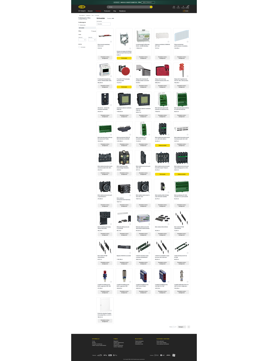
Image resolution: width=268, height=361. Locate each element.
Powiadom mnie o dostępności (105, 57)
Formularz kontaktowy (97, 344)
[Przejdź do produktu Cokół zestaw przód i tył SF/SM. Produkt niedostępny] (181, 247)
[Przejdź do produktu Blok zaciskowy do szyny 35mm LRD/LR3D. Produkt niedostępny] (105, 218)
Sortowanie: (99, 21)
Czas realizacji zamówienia (163, 344)
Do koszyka (124, 58)
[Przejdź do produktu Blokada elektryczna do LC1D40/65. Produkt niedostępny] (124, 218)
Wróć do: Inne (82, 25)
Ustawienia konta (139, 344)
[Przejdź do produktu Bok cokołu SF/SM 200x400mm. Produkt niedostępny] (105, 247)
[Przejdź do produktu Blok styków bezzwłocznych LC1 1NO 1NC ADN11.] (162, 128)
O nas (93, 341)
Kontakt (94, 342)
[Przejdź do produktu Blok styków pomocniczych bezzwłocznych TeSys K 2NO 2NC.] (162, 157)
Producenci (107, 11)
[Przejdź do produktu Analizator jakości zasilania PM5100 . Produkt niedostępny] (143, 99)
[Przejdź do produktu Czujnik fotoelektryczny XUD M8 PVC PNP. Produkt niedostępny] (162, 275)
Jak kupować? (138, 342)
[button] (151, 7)
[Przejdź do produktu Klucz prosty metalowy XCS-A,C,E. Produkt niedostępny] (105, 35)
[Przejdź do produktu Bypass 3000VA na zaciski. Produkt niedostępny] (124, 247)
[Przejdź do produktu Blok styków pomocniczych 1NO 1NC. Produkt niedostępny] (143, 157)
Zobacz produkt (162, 145)
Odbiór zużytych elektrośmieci (99, 345)
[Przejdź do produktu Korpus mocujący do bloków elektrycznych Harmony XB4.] (124, 39)
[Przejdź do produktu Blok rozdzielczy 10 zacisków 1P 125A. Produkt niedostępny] (143, 128)
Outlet (186, 11)
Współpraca (122, 11)
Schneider (83, 47)
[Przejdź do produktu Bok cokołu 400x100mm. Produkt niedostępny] (162, 218)
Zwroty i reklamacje (118, 346)
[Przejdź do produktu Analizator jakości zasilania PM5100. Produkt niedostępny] (124, 99)
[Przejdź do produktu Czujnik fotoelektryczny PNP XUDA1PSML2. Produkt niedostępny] (143, 275)
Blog (114, 11)
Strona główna (82, 15)
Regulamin (116, 341)
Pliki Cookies (116, 344)
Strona (170, 326)
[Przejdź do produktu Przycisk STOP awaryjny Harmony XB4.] (124, 70)
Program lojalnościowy (119, 342)
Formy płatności (160, 341)
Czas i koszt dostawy (161, 342)
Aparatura (88, 15)
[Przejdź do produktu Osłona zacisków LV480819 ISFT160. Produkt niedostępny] (162, 35)
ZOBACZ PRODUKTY (148, 2)
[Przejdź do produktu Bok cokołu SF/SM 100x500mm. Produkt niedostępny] (181, 218)
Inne (93, 15)
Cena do (90, 37)
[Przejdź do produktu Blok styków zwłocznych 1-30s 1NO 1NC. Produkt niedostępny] (143, 186)
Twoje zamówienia (139, 341)
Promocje (98, 11)
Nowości (90, 11)
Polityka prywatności (118, 345)
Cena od (80, 37)
